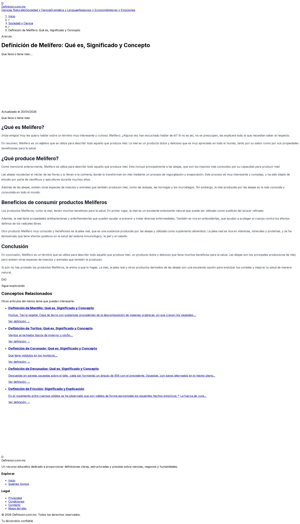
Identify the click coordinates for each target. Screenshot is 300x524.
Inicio (11, 16)
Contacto (14, 505)
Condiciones (16, 501)
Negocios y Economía (93, 10)
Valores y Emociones (121, 10)
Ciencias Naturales (13, 10)
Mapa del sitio (17, 508)
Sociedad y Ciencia (38, 10)
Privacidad (15, 498)
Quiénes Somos (18, 484)
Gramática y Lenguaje (65, 10)
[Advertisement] (150, 83)
